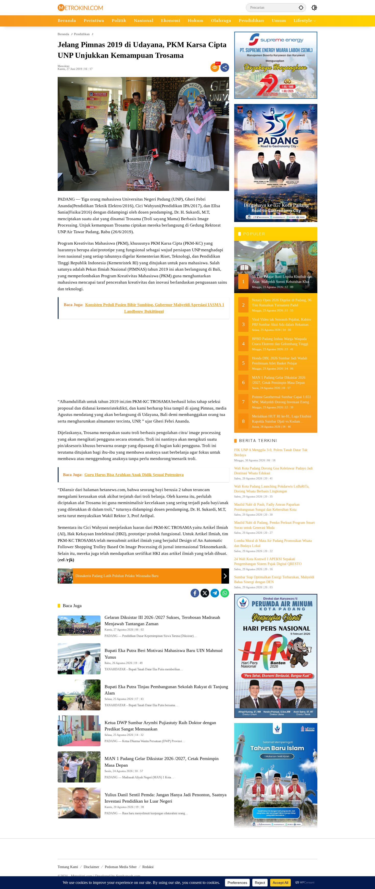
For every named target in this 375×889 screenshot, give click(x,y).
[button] (301, 7)
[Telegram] (214, 593)
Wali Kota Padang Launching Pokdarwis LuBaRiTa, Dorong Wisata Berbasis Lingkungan (271, 489)
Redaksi (148, 867)
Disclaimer (91, 867)
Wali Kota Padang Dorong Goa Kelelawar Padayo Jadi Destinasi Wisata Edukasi (273, 470)
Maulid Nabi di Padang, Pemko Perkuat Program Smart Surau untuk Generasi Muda (274, 525)
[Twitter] (205, 593)
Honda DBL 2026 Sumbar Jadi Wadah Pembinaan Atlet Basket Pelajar (279, 360)
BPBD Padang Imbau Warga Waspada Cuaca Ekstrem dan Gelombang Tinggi (280, 341)
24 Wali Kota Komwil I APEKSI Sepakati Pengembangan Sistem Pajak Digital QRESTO (268, 561)
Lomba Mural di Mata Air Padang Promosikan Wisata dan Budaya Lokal (273, 543)
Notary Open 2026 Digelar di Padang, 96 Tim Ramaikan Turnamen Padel (281, 302)
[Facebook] (195, 593)
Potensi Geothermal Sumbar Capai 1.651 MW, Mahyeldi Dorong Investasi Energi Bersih (281, 399)
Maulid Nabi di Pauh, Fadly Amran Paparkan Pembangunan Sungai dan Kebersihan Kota (266, 507)
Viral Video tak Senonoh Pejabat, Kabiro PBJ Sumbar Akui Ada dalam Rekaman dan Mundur (281, 322)
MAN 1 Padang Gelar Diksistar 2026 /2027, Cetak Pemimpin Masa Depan (278, 380)
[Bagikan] (224, 67)
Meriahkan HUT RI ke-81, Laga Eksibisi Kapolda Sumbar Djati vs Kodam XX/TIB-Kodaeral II (281, 419)
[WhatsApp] (224, 593)
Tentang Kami (68, 867)
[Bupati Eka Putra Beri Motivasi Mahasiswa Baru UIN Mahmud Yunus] (79, 658)
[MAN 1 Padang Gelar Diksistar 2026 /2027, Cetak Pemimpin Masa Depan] (79, 766)
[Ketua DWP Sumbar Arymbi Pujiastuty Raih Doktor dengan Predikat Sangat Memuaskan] (79, 730)
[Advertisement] (143, 359)
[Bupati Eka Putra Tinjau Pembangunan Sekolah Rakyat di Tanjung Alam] (79, 694)
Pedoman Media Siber (121, 867)
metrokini (63, 66)
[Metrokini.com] (80, 7)
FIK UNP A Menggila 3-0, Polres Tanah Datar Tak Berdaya (270, 452)
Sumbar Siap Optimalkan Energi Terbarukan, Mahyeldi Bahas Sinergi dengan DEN (274, 579)
